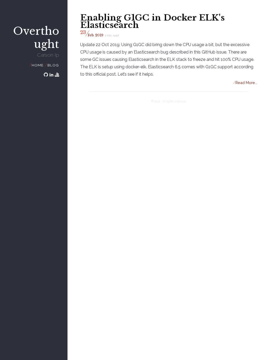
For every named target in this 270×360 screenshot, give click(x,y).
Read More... (245, 82)
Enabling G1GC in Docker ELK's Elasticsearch (152, 21)
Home (37, 65)
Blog (53, 65)
